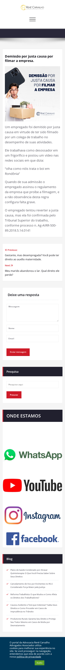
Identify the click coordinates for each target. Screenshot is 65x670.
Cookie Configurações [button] (21, 662)
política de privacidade (29, 656)
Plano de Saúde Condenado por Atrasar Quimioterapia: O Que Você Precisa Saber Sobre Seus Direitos (32, 573)
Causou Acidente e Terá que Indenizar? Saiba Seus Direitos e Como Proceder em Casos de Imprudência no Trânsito (33, 608)
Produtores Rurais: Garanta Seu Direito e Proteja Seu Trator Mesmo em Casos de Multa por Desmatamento (33, 622)
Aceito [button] (39, 662)
